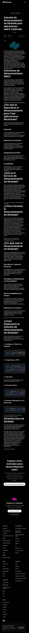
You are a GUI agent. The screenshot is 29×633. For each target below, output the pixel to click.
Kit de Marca (18, 571)
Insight (4, 538)
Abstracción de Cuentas (8, 535)
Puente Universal (6, 530)
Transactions (5, 550)
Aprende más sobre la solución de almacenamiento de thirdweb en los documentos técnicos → (12, 240)
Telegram (5, 604)
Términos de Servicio (20, 576)
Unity (4, 573)
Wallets (4, 555)
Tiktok (4, 616)
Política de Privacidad (20, 573)
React (4, 566)
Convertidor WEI (19, 550)
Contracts (5, 533)
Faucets (17, 553)
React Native (5, 568)
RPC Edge (5, 545)
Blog (16, 564)
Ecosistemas (5, 582)
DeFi (4, 591)
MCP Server (18, 548)
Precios (17, 568)
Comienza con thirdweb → (10, 449)
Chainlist (17, 538)
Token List (17, 540)
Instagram (5, 614)
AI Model (5, 528)
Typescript (5, 564)
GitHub (4, 612)
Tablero (17, 543)
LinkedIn (4, 609)
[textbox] (14, 353)
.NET (4, 576)
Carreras (17, 566)
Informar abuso (18, 580)
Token (4, 547)
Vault (4, 552)
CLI (16, 545)
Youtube (4, 607)
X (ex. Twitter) (6, 602)
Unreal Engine (6, 571)
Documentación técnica (20, 528)
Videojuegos (5, 584)
